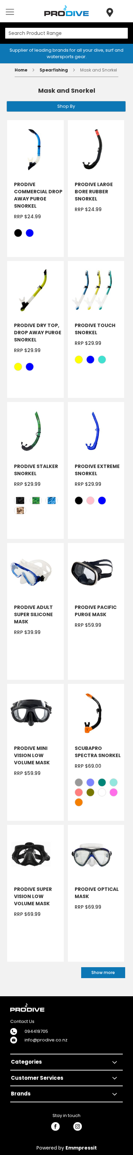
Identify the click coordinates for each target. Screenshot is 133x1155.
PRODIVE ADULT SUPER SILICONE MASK (33, 614)
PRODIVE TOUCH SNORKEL (95, 329)
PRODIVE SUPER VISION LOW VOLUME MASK (33, 896)
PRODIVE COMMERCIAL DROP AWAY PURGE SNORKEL (38, 195)
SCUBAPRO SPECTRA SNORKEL (98, 752)
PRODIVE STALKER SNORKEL (36, 470)
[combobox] (66, 33)
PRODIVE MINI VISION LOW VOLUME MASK (32, 755)
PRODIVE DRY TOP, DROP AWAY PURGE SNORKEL (37, 332)
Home (21, 70)
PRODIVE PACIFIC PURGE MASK (96, 611)
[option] (18, 233)
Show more (103, 972)
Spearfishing (54, 70)
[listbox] (39, 234)
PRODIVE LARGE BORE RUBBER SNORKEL (94, 191)
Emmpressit (81, 1147)
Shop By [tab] (66, 106)
